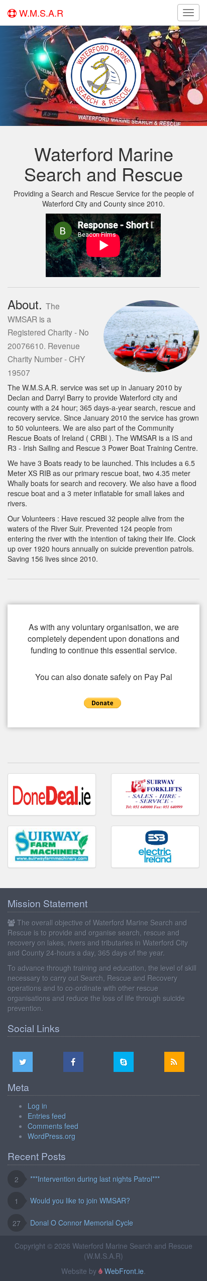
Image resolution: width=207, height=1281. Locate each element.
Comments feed (53, 1126)
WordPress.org (51, 1136)
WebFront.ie (124, 1271)
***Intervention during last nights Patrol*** (95, 1179)
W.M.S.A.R (40, 12)
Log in (37, 1106)
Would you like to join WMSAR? (80, 1200)
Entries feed (47, 1116)
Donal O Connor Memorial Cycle (81, 1223)
